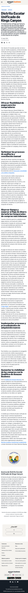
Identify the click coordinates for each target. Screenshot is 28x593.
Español (7, 574)
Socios (3, 552)
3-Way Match (4, 306)
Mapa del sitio (5, 565)
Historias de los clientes (7, 550)
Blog (16, 546)
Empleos (3, 555)
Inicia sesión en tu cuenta (20, 563)
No (14, 533)
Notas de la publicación (20, 548)
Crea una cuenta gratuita (20, 560)
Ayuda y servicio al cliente (7, 563)
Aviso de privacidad (14, 586)
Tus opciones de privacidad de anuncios (14, 589)
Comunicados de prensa (20, 551)
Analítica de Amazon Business (13, 379)
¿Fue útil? (14, 527)
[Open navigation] (1, 2)
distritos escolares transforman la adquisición (13, 442)
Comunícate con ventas (6, 560)
